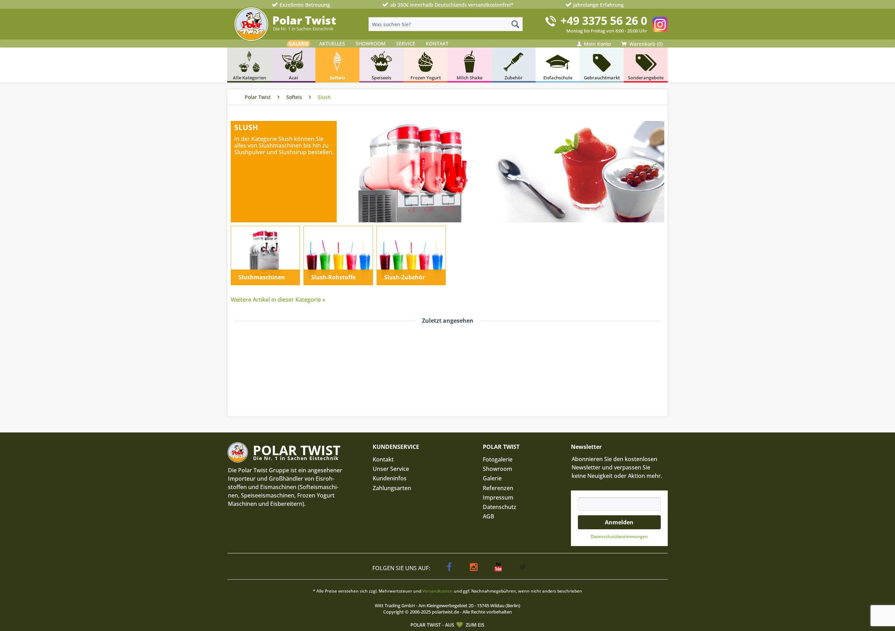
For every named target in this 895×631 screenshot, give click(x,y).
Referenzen (498, 488)
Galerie (492, 478)
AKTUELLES (332, 43)
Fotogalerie (498, 459)
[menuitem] (445, 24)
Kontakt (383, 459)
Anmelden (619, 522)
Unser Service (391, 469)
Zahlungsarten (392, 488)
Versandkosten (437, 591)
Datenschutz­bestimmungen (619, 536)
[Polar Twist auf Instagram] (660, 24)
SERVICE (405, 43)
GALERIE (298, 43)
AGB (488, 516)
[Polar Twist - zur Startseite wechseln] (251, 24)
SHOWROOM (371, 43)
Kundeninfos (390, 478)
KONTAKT (437, 43)
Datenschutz (499, 507)
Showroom (497, 469)
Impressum (498, 497)
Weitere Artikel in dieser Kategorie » (278, 299)
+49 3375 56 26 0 (603, 20)
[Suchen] (515, 24)
